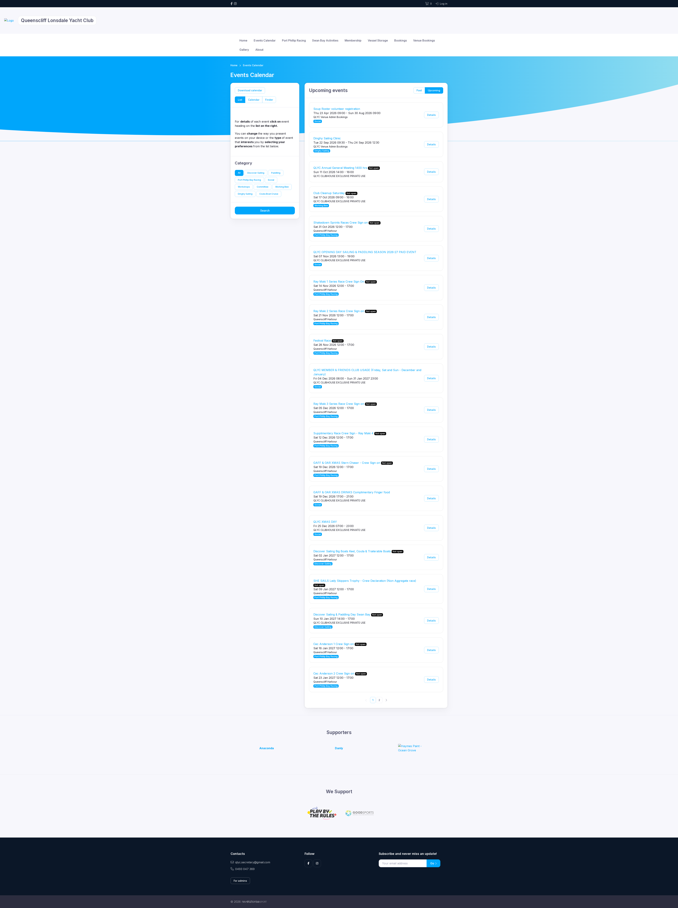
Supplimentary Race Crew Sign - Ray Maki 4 (343, 433)
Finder (269, 99)
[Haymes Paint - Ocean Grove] (411, 748)
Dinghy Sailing (245, 194)
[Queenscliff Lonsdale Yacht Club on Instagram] (235, 3)
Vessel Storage (378, 40)
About (259, 49)
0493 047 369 (245, 869)
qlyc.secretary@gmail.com (252, 862)
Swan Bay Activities (325, 40)
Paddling (275, 172)
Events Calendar (265, 40)
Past (419, 90)
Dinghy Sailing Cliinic (327, 138)
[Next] (386, 700)
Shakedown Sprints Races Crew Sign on (340, 222)
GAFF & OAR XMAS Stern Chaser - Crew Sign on (346, 463)
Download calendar (250, 90)
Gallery (244, 49)
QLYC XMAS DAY (325, 521)
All (239, 172)
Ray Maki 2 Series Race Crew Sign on (338, 311)
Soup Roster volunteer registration (336, 109)
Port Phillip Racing (294, 40)
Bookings (400, 40)
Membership (353, 40)
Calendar (253, 99)
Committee (262, 186)
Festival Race (322, 340)
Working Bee (282, 186)
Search (265, 210)
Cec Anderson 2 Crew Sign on (333, 673)
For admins (240, 880)
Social (271, 180)
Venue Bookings (424, 40)
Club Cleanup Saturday (329, 193)
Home (243, 40)
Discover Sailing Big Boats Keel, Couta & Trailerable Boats (352, 551)
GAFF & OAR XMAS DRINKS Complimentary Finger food (351, 492)
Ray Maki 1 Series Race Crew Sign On (338, 281)
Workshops (244, 186)
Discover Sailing (255, 172)
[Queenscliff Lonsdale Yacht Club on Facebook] (232, 3)
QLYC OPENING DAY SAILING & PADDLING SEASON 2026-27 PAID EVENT (364, 252)
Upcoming (434, 90)
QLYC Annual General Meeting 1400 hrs (340, 168)
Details (431, 114)
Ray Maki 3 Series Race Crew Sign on (338, 404)
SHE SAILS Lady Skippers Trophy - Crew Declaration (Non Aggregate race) (364, 580)
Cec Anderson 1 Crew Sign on (333, 644)
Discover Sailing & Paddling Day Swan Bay (341, 614)
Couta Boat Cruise (268, 194)
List (240, 99)
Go (432, 863)
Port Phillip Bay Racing (249, 180)
